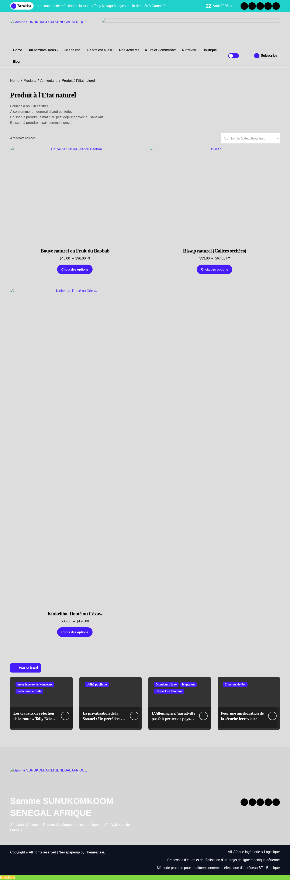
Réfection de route (29, 691)
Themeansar (94, 852)
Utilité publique (97, 684)
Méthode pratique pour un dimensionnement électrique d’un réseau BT (210, 868)
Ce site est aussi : (100, 50)
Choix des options (74, 269)
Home (17, 50)
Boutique (210, 50)
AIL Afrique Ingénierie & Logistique (254, 852)
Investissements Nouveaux (34, 684)
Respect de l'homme (169, 691)
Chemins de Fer (235, 684)
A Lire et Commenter (160, 50)
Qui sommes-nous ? (42, 50)
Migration (188, 684)
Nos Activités (129, 50)
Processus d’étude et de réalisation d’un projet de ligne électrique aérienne (223, 860)
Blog (16, 61)
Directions (7, 877)
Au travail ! (189, 50)
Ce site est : (73, 50)
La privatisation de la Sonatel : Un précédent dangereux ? (102, 718)
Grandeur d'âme (166, 684)
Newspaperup (69, 852)
